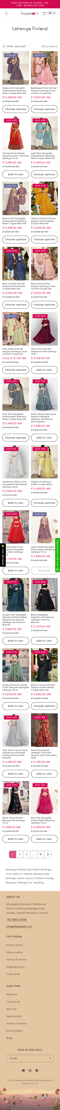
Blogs (9, 1038)
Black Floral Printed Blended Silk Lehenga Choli (13, 820)
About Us (11, 994)
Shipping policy (15, 966)
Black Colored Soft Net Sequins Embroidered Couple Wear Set (43, 687)
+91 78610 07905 (16, 919)
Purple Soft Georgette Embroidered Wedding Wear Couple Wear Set (14, 90)
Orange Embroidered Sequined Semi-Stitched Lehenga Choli (15, 156)
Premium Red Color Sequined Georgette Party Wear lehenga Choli (13, 551)
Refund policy (14, 952)
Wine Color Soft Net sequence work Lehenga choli (44, 351)
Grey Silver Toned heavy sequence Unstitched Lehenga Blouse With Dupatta (15, 754)
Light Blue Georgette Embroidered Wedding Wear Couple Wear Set (43, 156)
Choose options (15, 109)
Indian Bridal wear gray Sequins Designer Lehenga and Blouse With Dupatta (43, 418)
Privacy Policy (14, 945)
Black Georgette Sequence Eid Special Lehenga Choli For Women (42, 619)
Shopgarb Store (23, 1080)
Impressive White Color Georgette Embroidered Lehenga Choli (14, 484)
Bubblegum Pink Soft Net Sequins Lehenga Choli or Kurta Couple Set (44, 90)
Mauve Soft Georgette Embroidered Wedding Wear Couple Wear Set (14, 221)
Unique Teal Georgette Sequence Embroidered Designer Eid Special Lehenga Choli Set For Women (14, 620)
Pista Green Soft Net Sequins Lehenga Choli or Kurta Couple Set (14, 351)
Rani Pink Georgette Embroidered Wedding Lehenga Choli (43, 820)
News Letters (14, 1016)
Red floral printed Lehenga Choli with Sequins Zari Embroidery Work (44, 754)
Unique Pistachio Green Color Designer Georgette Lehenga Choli (15, 687)
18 (41, 854)
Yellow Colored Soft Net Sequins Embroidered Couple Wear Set (43, 221)
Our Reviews (3, 557)
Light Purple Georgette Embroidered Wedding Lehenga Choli (43, 549)
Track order (13, 974)
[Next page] (47, 854)
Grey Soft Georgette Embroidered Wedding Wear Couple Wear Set (14, 416)
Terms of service (16, 959)
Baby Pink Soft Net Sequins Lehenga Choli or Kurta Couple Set (43, 286)
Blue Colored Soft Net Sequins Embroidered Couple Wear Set (13, 286)
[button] (6, 13)
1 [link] (12, 854)
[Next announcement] (54, 4)
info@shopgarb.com (19, 926)
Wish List (11, 1009)
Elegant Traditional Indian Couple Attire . (42, 483)
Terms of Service (16, 1023)
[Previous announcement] (5, 4)
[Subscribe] (49, 1058)
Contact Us (13, 1001)
